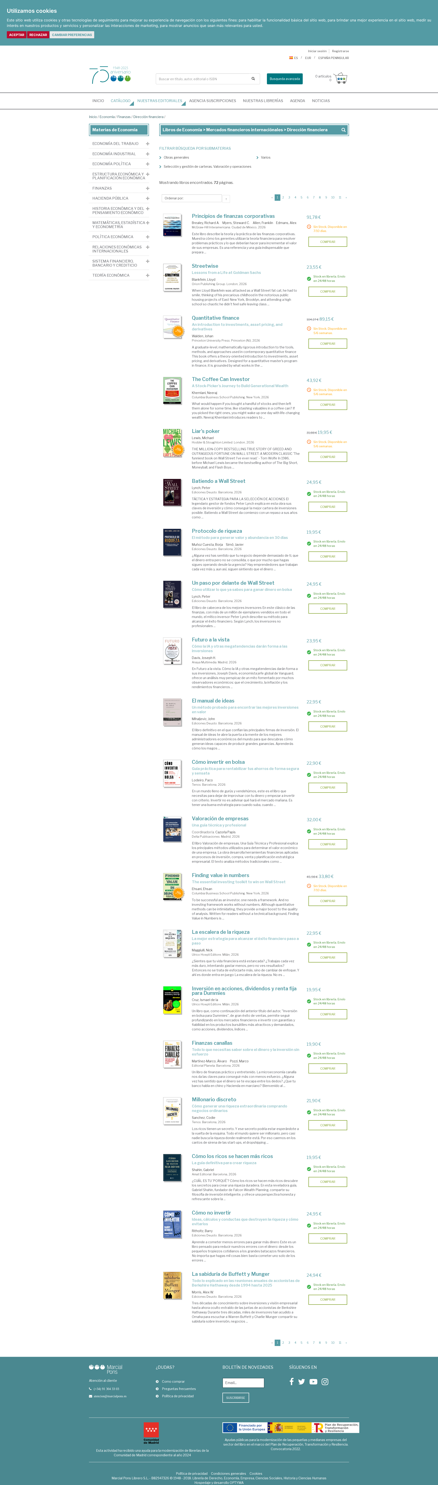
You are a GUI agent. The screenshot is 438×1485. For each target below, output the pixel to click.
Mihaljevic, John (203, 719)
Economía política (111, 164)
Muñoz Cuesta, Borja (207, 544)
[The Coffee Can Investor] (172, 390)
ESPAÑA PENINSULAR (333, 58)
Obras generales (176, 157)
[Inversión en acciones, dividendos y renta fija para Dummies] (172, 1000)
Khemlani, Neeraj (204, 393)
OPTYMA (237, 1483)
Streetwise (205, 266)
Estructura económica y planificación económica (118, 176)
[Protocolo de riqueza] (172, 542)
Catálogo (120, 101)
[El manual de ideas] (172, 712)
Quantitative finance (215, 318)
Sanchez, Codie (203, 1118)
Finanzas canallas (212, 1043)
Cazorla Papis (225, 832)
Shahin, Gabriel (203, 1170)
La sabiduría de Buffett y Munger (231, 1274)
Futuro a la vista (210, 640)
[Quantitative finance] (172, 327)
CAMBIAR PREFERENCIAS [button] (72, 35)
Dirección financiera (148, 117)
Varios (266, 157)
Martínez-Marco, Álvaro (209, 1061)
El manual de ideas (213, 701)
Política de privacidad (178, 1396)
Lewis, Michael (203, 438)
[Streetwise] (172, 277)
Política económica (112, 237)
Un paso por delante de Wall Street (233, 583)
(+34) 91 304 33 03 (106, 1388)
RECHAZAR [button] (38, 35)
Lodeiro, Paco (202, 780)
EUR (308, 58)
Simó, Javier (235, 544)
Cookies (256, 1473)
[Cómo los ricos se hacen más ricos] (172, 1167)
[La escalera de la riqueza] (172, 943)
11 (340, 197)
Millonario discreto (214, 1099)
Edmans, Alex (286, 223)
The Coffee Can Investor (221, 379)
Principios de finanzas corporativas (233, 216)
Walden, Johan (202, 336)
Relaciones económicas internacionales (117, 249)
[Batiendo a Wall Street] (172, 492)
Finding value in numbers (220, 875)
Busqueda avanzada (285, 79)
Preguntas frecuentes (179, 1389)
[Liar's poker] (172, 442)
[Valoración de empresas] (172, 829)
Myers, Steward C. (236, 223)
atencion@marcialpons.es (110, 1396)
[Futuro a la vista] (172, 650)
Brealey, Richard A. (205, 223)
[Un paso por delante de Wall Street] (172, 594)
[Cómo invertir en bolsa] (172, 773)
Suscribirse (235, 1398)
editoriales (159, 101)
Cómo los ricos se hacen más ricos (232, 1156)
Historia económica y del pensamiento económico (118, 211)
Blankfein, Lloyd (203, 279)
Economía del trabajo (115, 144)
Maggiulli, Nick (202, 950)
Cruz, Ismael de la (205, 1000)
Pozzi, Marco (239, 1061)
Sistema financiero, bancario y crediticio (114, 263)
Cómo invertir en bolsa (218, 762)
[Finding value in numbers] (172, 886)
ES (296, 58)
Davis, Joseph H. (204, 658)
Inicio (99, 100)
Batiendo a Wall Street (218, 481)
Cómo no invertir (211, 1213)
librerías (263, 101)
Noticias (321, 101)
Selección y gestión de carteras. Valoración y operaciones (207, 166)
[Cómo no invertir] (172, 1224)
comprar (327, 242)
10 (333, 197)
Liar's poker (206, 431)
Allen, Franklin (263, 223)
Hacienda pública (110, 198)
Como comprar (173, 1381)
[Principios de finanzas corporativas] (172, 225)
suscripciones (212, 101)
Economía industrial (114, 154)
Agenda (297, 101)
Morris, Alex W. (203, 1292)
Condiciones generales (228, 1473)
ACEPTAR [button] (16, 35)
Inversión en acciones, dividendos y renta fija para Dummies (244, 991)
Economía (107, 117)
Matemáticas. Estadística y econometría (118, 225)
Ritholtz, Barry (202, 1231)
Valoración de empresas (220, 818)
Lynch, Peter (201, 488)
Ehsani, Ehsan (202, 889)
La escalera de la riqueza (221, 932)
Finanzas (124, 117)
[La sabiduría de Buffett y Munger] (172, 1285)
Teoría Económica (111, 275)
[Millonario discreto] (172, 1111)
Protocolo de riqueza (217, 531)
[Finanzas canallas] (172, 1054)
